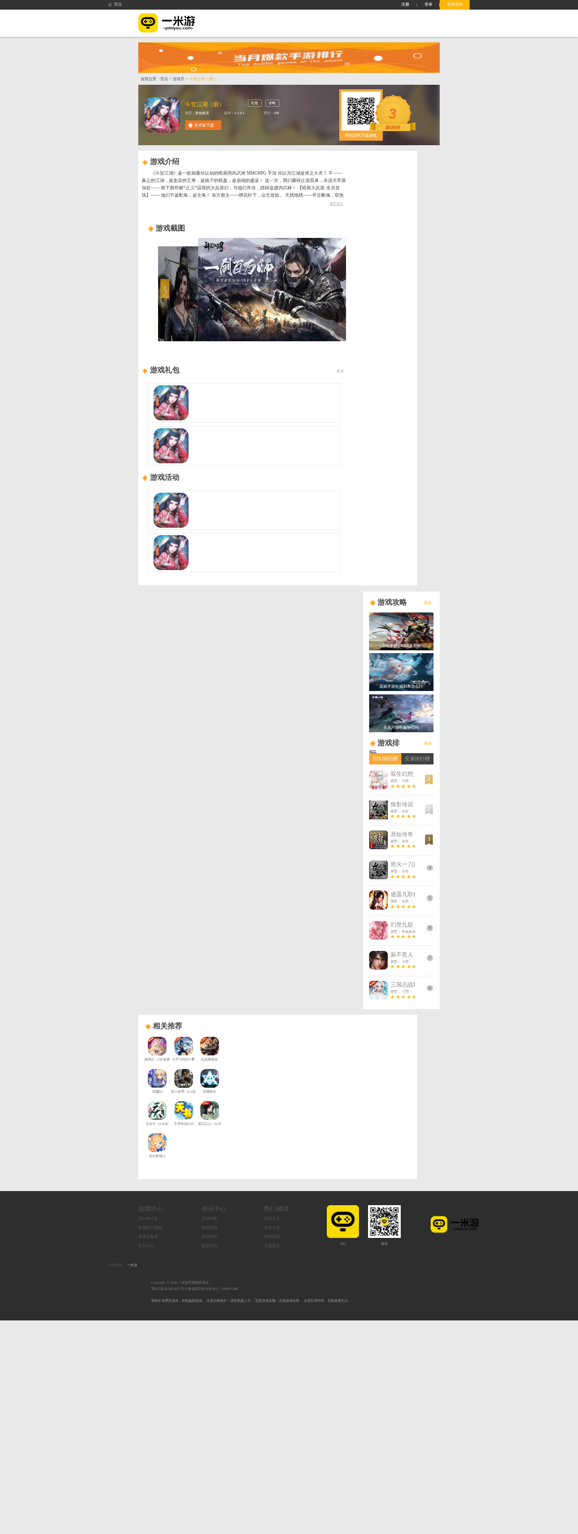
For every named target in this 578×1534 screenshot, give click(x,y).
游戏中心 (150, 1209)
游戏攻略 (209, 1218)
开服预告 (272, 1245)
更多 (340, 370)
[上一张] (194, 289)
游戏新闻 (209, 1227)
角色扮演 (202, 113)
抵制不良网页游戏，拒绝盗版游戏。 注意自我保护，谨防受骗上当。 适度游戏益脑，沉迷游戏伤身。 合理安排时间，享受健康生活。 (251, 1300)
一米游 (132, 1265)
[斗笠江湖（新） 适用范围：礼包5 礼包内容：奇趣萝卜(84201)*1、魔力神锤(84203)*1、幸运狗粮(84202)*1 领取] (243, 446)
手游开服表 (148, 1236)
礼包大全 (272, 1227)
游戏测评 (209, 1236)
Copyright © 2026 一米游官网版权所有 (180, 1282)
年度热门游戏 (150, 1227)
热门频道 (276, 1209)
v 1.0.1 (239, 113)
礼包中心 (146, 1245)
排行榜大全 (148, 1218)
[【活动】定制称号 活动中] (243, 552)
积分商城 (272, 1236)
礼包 (254, 103)
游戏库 (179, 78)
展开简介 (336, 203)
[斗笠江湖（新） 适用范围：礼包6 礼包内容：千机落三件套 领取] (243, 403)
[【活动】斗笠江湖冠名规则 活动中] (243, 510)
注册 (405, 4)
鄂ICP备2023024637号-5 (169, 1288)
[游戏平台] (166, 23)
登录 (428, 4)
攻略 (272, 103)
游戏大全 (272, 1218)
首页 (118, 4)
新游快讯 (209, 1245)
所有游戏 (455, 4)
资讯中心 (214, 1209)
